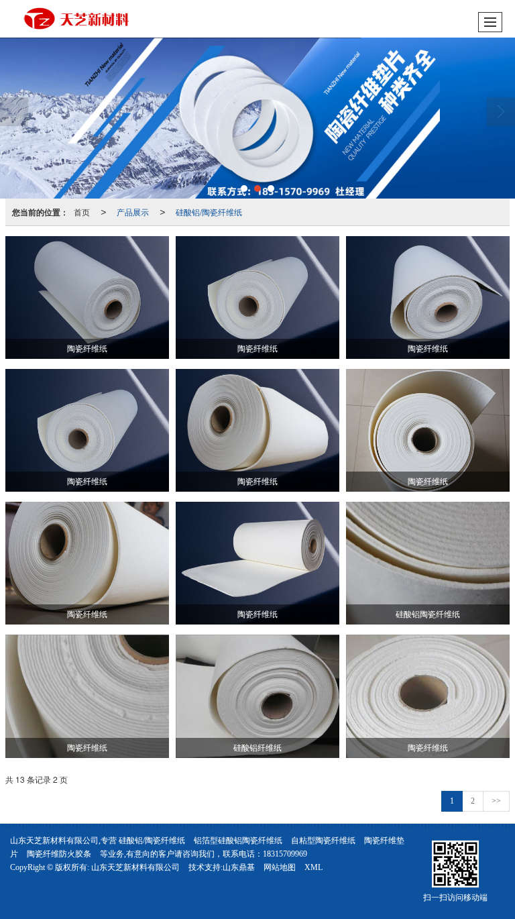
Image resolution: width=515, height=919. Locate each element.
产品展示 (133, 211)
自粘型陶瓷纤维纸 (323, 840)
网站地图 (280, 867)
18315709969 (285, 854)
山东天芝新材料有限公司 (135, 867)
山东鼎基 (239, 867)
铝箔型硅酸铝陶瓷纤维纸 (238, 840)
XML (313, 867)
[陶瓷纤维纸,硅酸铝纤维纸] (257, 118)
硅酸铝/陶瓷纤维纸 (209, 211)
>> (496, 801)
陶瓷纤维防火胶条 (59, 854)
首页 (82, 211)
